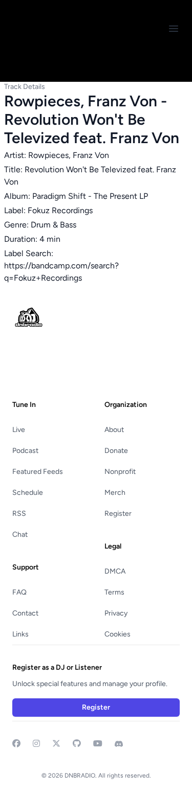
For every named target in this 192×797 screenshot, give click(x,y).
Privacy (115, 613)
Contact (25, 613)
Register (118, 513)
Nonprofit (120, 471)
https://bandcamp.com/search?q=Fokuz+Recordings (61, 272)
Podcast (25, 450)
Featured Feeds (37, 471)
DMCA (114, 571)
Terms (114, 592)
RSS (19, 513)
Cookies (117, 634)
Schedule (27, 492)
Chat (20, 534)
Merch (114, 492)
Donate (116, 450)
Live (18, 429)
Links (20, 634)
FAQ (19, 592)
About (114, 429)
